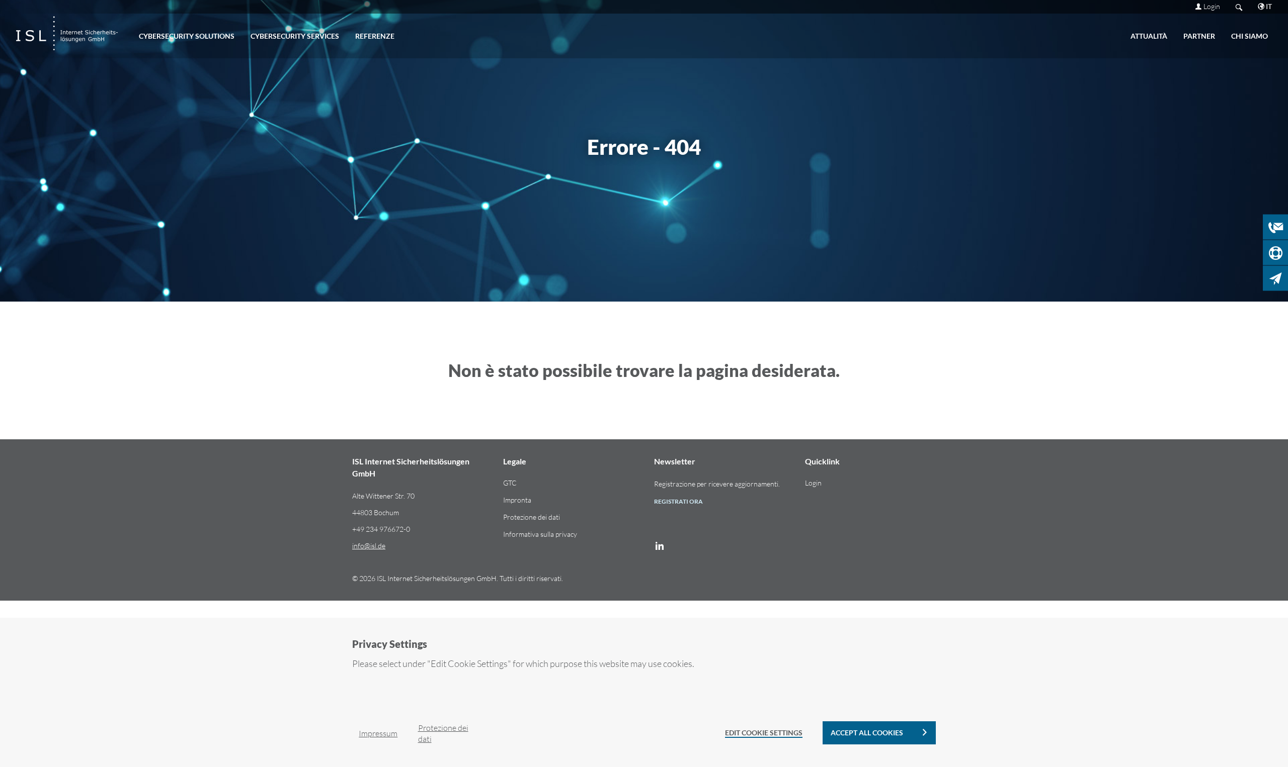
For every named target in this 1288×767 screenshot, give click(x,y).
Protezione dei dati (531, 517)
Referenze (374, 36)
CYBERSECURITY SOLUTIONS (186, 36)
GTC (510, 482)
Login (1211, 6)
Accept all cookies (867, 732)
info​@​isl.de (368, 545)
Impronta (517, 500)
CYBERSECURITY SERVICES (295, 36)
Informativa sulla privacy (540, 534)
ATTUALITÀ (1149, 36)
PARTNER (1199, 36)
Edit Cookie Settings (763, 732)
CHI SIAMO (1249, 36)
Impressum (378, 733)
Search (1239, 7)
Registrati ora (678, 501)
